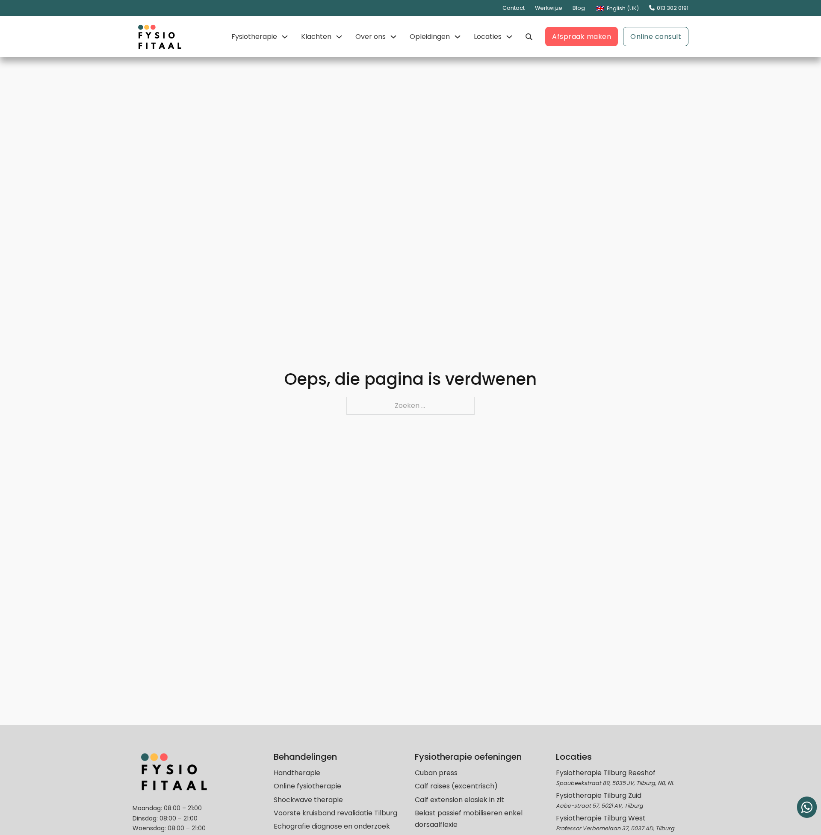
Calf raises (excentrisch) (456, 786)
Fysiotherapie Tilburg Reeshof (606, 773)
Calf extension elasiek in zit (459, 800)
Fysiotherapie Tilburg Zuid (598, 795)
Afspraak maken (581, 36)
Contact (513, 8)
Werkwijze (548, 8)
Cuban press (436, 773)
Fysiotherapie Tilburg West (601, 818)
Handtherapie (297, 773)
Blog (579, 8)
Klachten (316, 36)
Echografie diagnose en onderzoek (332, 826)
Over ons (370, 36)
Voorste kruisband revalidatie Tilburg (335, 813)
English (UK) (622, 8)
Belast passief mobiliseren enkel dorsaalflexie (469, 818)
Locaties (488, 36)
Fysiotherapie (254, 36)
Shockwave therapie (308, 800)
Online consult (655, 36)
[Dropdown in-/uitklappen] (284, 36)
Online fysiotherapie (307, 786)
